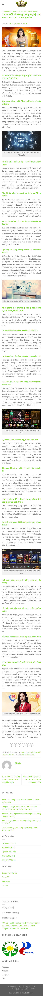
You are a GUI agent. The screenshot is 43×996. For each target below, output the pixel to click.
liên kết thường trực (28, 755)
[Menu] (3, 3)
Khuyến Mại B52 (8, 856)
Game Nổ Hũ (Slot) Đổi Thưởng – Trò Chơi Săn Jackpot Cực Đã (31, 779)
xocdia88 (24, 929)
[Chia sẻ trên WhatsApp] (11, 745)
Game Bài (20, 11)
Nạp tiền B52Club (9, 852)
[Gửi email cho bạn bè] (23, 745)
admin (25, 23)
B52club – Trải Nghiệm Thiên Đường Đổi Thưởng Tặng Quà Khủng (21, 815)
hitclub (18, 923)
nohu (8, 926)
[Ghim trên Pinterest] (27, 745)
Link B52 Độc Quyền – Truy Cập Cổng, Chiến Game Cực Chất (19, 829)
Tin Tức (35, 11)
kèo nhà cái (14, 929)
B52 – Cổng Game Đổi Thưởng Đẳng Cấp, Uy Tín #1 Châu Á (21, 822)
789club (5, 923)
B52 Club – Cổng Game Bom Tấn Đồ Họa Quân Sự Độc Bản (20, 801)
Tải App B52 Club (9, 843)
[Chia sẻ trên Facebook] (15, 745)
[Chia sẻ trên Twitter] (19, 745)
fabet (33, 926)
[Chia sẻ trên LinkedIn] (31, 745)
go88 (12, 923)
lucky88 (5, 929)
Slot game (28, 11)
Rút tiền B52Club (8, 847)
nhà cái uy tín (17, 926)
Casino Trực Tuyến (9, 11)
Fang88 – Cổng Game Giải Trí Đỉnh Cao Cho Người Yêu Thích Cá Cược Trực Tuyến (19, 808)
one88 (26, 926)
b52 (24, 923)
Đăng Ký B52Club (9, 860)
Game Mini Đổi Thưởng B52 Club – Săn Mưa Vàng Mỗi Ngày (11, 779)
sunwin (30, 923)
